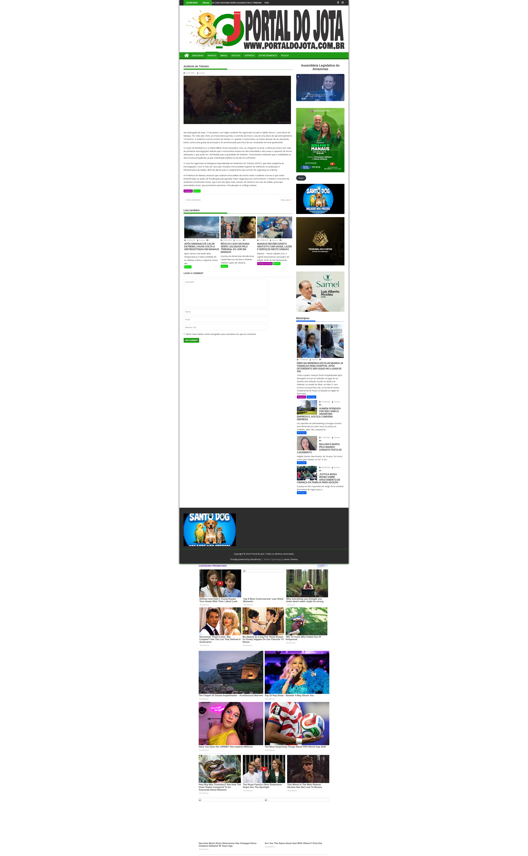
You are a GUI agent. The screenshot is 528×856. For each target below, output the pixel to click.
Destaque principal (265, 264)
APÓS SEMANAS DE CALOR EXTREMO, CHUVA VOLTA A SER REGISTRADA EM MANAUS (261, 2)
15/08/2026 (325, 402)
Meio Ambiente (194, 200)
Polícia (285, 55)
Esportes (250, 55)
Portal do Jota (257, 553)
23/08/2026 (190, 240)
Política (236, 55)
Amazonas (197, 55)
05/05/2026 (325, 467)
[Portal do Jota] (264, 50)
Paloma (275, 240)
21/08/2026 (303, 359)
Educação (285, 200)
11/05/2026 (325, 437)
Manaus (212, 55)
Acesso (202, 73)
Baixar (301, 178)
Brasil (224, 55)
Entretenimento (268, 55)
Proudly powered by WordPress (245, 559)
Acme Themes (291, 559)
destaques (188, 191)
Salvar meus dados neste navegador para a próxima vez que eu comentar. (221, 334)
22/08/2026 (263, 240)
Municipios (311, 397)
